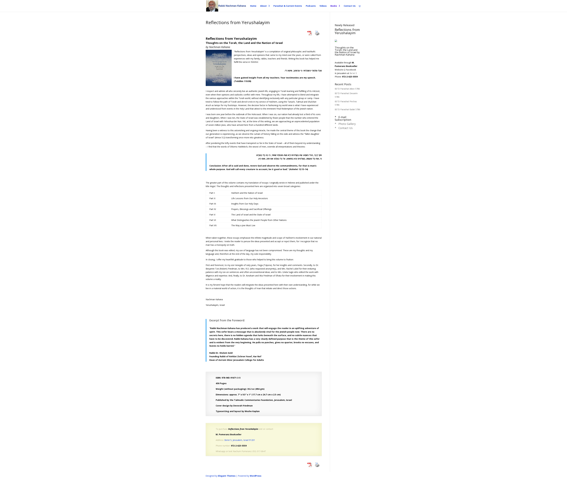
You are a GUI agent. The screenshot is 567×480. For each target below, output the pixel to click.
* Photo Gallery (345, 124)
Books (333, 6)
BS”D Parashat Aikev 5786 (347, 88)
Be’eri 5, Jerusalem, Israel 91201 (239, 440)
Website (339, 69)
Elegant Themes (227, 475)
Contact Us (350, 6)
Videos (323, 6)
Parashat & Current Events (287, 6)
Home (253, 6)
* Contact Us (344, 128)
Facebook (351, 69)
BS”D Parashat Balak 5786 (347, 109)
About (263, 6)
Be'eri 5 (353, 73)
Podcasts (311, 6)
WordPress (255, 475)
